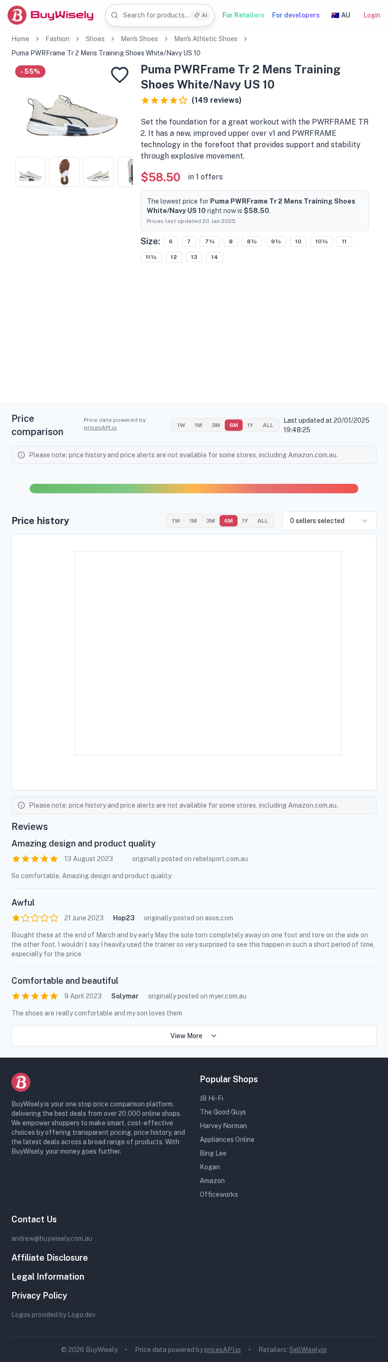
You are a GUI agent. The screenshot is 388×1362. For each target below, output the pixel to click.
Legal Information (47, 1277)
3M (216, 425)
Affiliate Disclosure (49, 1258)
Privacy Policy (39, 1295)
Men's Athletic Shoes (206, 39)
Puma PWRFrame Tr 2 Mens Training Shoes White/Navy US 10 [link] (106, 53)
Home (20, 39)
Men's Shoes (139, 39)
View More (186, 1036)
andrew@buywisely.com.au (51, 1238)
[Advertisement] (194, 337)
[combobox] (160, 15)
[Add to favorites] (119, 75)
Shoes (95, 39)
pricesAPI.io (100, 427)
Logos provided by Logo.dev (53, 1314)
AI (204, 15)
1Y (250, 425)
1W (181, 425)
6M (233, 425)
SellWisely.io (308, 1349)
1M (198, 425)
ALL (268, 425)
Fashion (57, 39)
